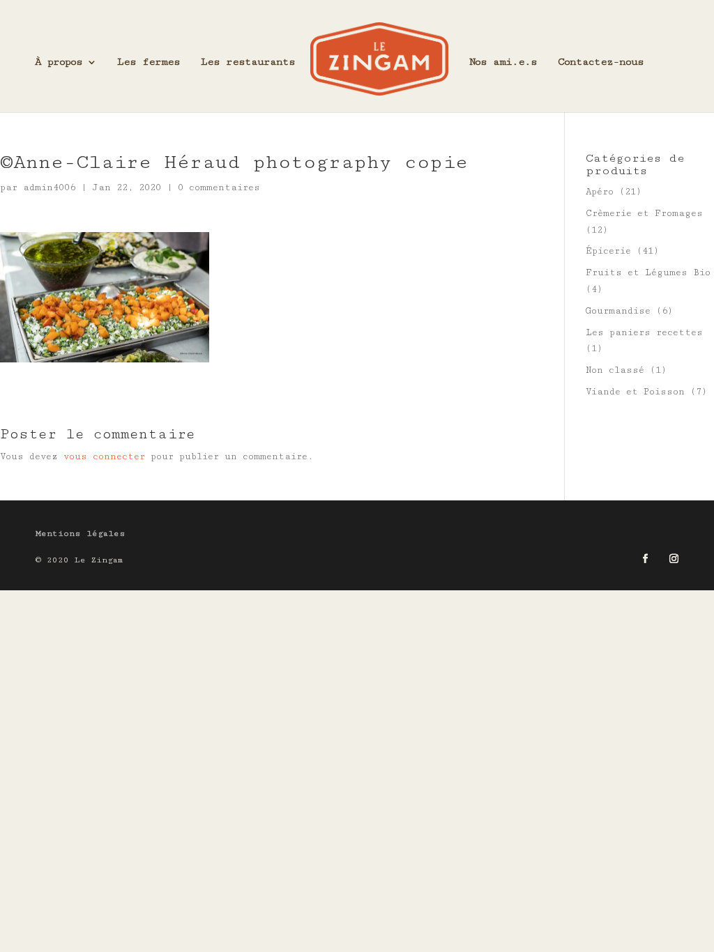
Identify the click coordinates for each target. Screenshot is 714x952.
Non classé (615, 370)
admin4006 (49, 187)
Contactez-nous (601, 62)
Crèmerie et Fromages (644, 213)
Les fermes (148, 62)
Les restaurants (248, 62)
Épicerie (608, 250)
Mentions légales (81, 533)
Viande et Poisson (635, 391)
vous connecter (104, 456)
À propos (58, 62)
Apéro (600, 191)
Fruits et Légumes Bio (648, 272)
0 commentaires (219, 187)
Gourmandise (618, 310)
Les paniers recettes (644, 332)
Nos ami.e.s (503, 62)
